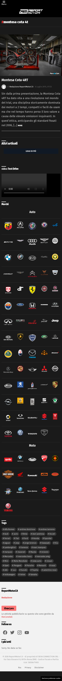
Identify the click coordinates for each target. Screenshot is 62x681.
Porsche (30, 565)
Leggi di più (31, 151)
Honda (36, 538)
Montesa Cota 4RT (15, 80)
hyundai (48, 538)
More (20, 125)
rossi (53, 565)
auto (16, 534)
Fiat (17, 538)
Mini (6, 561)
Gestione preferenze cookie (51, 678)
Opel (6, 565)
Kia (56, 543)
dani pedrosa (38, 534)
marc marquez (39, 547)
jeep (17, 543)
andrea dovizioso (27, 529)
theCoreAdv (7, 617)
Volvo (22, 574)
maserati (21, 552)
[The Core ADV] (9, 611)
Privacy (28, 667)
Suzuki (24, 570)
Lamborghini (10, 547)
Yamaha (33, 574)
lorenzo (24, 547)
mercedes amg (43, 556)
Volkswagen (9, 574)
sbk (6, 570)
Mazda (33, 552)
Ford (26, 538)
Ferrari (7, 538)
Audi (6, 534)
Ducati (52, 534)
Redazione (7, 597)
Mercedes (8, 556)
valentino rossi (50, 570)
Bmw (25, 534)
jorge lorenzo (30, 543)
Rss (19, 667)
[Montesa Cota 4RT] (31, 55)
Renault (42, 565)
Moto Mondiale (20, 561)
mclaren (44, 552)
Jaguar (7, 543)
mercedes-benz (25, 556)
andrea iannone (47, 529)
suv (14, 570)
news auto (36, 561)
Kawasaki (46, 543)
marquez (8, 552)
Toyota (35, 570)
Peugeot (17, 565)
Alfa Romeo (9, 529)
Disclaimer (39, 667)
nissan (49, 561)
